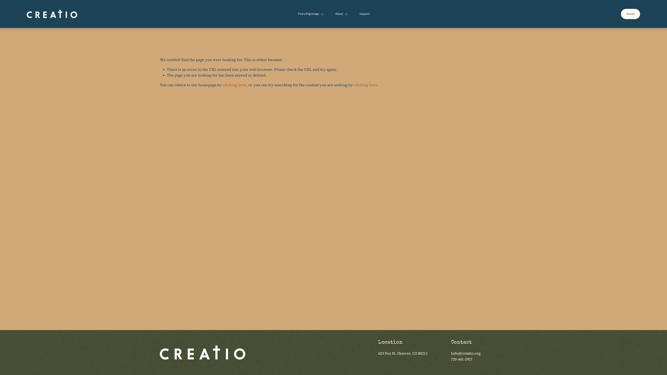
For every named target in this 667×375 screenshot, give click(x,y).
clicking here (234, 85)
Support (365, 14)
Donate (630, 13)
